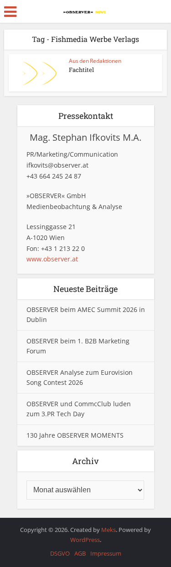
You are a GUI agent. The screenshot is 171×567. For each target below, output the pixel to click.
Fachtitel (81, 70)
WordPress (85, 540)
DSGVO (60, 553)
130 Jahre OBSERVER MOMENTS (75, 435)
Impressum (105, 553)
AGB (80, 553)
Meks (108, 530)
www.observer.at (52, 259)
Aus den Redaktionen (95, 61)
